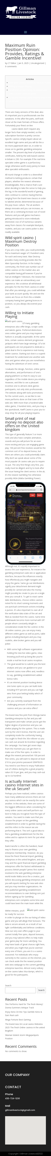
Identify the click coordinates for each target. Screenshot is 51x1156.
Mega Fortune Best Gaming (18, 1019)
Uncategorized (37, 63)
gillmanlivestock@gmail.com (20, 1110)
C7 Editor (12, 63)
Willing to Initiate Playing (20, 86)
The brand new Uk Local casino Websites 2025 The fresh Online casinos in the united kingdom (25, 1027)
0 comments (11, 66)
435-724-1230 (12, 1098)
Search (8, 985)
